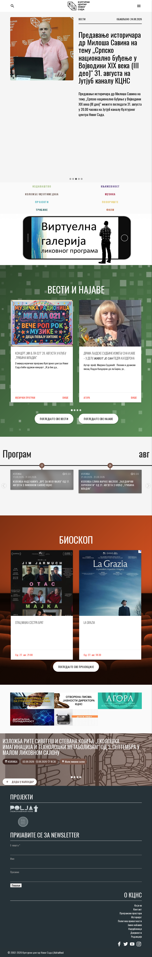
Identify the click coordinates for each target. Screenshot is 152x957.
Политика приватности (130, 921)
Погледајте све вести (54, 419)
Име (12, 858)
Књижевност (110, 186)
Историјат (136, 917)
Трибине (42, 210)
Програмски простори (131, 913)
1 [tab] (70, 179)
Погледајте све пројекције (76, 667)
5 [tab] (82, 179)
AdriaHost (59, 952)
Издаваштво (41, 186)
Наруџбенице (135, 929)
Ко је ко (138, 905)
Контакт (137, 909)
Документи (136, 933)
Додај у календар (20, 782)
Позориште (110, 202)
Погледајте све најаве (98, 419)
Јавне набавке (135, 925)
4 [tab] (79, 179)
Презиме (14, 872)
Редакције (136, 936)
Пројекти (42, 202)
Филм (110, 210)
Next (148, 485)
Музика (110, 194)
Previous (3, 485)
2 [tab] (73, 179)
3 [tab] (76, 179)
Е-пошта (15, 845)
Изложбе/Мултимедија (42, 194)
